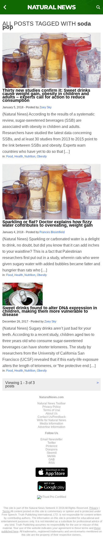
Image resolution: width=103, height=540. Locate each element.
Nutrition (29, 156)
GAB (52, 459)
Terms (6, 511)
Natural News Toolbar (51, 403)
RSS (52, 463)
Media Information (51, 423)
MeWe (51, 456)
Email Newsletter (51, 439)
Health (18, 156)
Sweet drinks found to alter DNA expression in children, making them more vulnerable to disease (49, 311)
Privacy (93, 507)
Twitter (51, 442)
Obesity (42, 156)
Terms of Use (51, 410)
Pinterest (51, 446)
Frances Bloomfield (52, 232)
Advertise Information (51, 427)
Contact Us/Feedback (52, 417)
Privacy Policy (51, 406)
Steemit (52, 452)
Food (9, 156)
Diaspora (51, 449)
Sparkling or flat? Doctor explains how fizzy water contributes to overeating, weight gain (47, 223)
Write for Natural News (51, 420)
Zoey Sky (46, 107)
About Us (51, 413)
